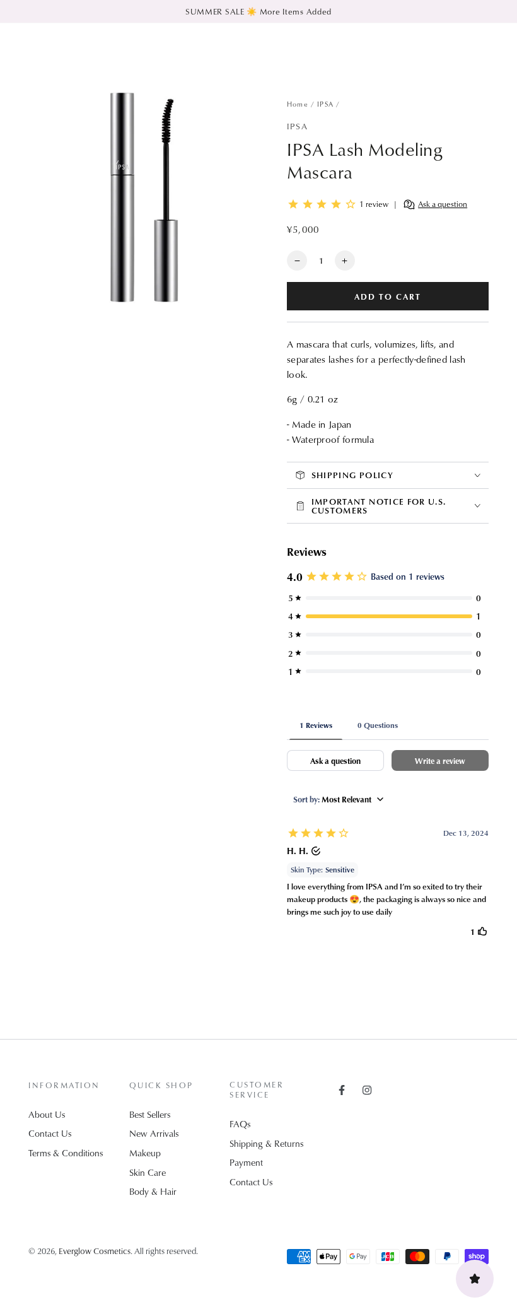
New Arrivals (153, 1133)
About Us (46, 1114)
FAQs (239, 1123)
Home (297, 103)
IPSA (325, 103)
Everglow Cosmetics (95, 1251)
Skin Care (147, 1172)
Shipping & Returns (266, 1143)
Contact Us (49, 1133)
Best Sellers (149, 1114)
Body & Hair (153, 1191)
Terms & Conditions (65, 1152)
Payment (246, 1162)
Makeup (145, 1152)
